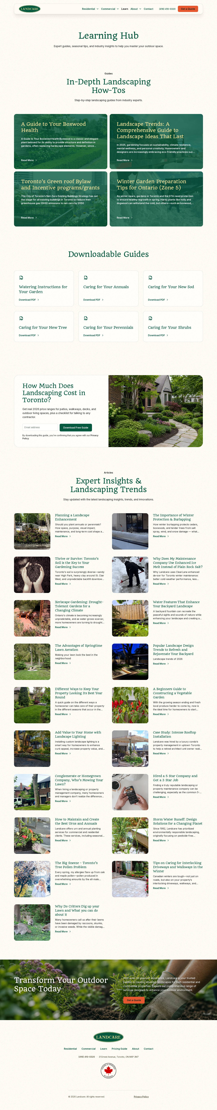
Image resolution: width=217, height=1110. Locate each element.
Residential (70, 1048)
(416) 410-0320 (167, 9)
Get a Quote (188, 8)
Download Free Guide (75, 427)
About (135, 1048)
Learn (124, 8)
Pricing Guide (119, 1048)
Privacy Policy (141, 1096)
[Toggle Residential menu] (97, 9)
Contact (148, 8)
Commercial (88, 1048)
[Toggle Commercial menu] (117, 9)
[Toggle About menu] (140, 9)
